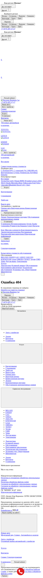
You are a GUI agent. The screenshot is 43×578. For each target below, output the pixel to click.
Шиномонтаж (6, 272)
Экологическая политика (11, 232)
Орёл (20, 18)
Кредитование (11, 366)
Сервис (4, 109)
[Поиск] (18, 57)
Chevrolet (4, 185)
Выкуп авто (10, 372)
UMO (38, 259)
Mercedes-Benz (17, 183)
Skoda (8, 183)
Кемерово (30, 16)
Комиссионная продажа (15, 379)
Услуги (4, 113)
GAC (23, 185)
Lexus (34, 181)
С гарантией (19, 171)
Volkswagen (27, 183)
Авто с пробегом (7, 107)
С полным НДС (7, 171)
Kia (8, 181)
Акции (8, 336)
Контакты (5, 118)
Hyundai (28, 181)
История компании (18, 224)
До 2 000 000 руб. (31, 171)
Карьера (23, 226)
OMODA (20, 259)
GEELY (23, 257)
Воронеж (22, 16)
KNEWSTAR (6, 259)
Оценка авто (6, 208)
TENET (27, 259)
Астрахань (13, 16)
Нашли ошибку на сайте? (10, 512)
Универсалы (25, 173)
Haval (19, 185)
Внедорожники (7, 173)
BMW (22, 181)
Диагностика (6, 265)
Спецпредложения (8, 111)
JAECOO (29, 257)
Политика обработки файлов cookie (15, 482)
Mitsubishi (12, 185)
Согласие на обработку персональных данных (19, 484)
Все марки (5, 179)
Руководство (15, 226)
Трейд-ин (9, 370)
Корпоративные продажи (17, 217)
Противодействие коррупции (12, 234)
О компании (6, 116)
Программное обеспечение (11, 268)
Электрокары (22, 261)
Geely (12, 181)
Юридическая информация (11, 492)
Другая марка (11, 261)
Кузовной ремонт (18, 265)
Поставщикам (26, 232)
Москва (4, 16)
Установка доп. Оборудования (24, 270)
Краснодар (5, 18)
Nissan (17, 181)
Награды (36, 226)
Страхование (11, 368)
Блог (3, 230)
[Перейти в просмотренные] (18, 95)
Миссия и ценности (13, 230)
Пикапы (4, 175)
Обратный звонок (8, 308)
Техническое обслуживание (16, 449)
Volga (3, 261)
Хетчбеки (34, 173)
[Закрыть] (19, 523)
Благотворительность (29, 230)
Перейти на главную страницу (13, 290)
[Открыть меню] (3, 274)
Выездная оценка (18, 208)
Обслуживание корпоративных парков (21, 385)
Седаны (16, 173)
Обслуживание (31, 265)
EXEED (12, 257)
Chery (28, 185)
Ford (34, 183)
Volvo (38, 183)
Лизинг (4, 217)
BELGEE (4, 257)
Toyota (3, 181)
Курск (14, 18)
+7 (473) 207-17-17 (8, 29)
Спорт (30, 226)
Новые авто (6, 104)
